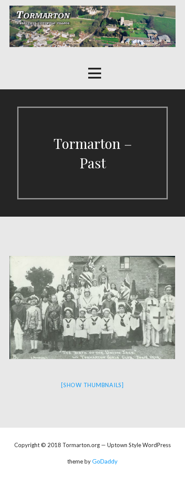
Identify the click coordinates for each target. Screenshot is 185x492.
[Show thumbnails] (92, 385)
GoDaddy (104, 461)
